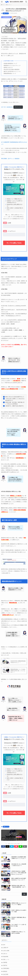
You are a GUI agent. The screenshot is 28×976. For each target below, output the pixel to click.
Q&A (4, 944)
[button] (3, 846)
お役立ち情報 (6, 950)
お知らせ (5, 953)
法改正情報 (5, 974)
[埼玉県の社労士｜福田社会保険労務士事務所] (14, 2)
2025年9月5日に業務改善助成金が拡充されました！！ (18, 661)
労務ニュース (5, 13)
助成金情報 (5, 956)
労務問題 (5, 962)
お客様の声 (5, 947)
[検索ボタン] (26, 2)
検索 (24, 894)
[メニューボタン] (2, 2)
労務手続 (5, 965)
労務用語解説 (6, 968)
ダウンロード (19, 107)
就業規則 (5, 971)
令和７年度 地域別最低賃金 (7, 107)
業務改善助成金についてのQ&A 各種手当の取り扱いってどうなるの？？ (18, 671)
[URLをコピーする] (25, 846)
